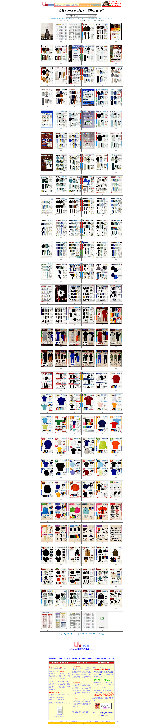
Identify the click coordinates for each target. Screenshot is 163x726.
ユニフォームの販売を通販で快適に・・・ (81, 649)
